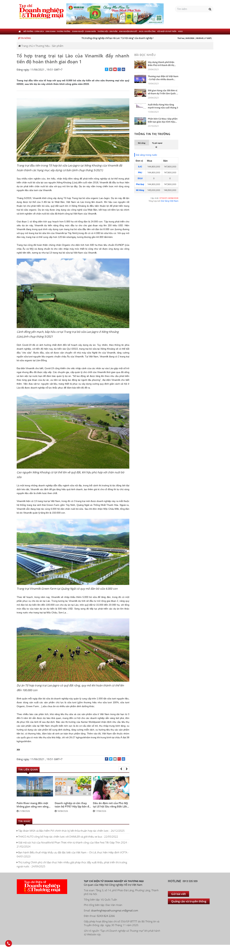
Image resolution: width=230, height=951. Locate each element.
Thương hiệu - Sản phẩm (107, 31)
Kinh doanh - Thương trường (58, 31)
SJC (140, 166)
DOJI (140, 178)
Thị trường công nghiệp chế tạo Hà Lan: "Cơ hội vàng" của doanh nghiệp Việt (110, 38)
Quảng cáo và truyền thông (188, 901)
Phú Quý (140, 184)
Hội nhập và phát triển (166, 31)
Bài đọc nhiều (145, 55)
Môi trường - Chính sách (33, 31)
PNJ (140, 172)
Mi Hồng (140, 190)
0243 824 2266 (106, 916)
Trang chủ (27, 45)
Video (180, 31)
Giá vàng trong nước (146, 155)
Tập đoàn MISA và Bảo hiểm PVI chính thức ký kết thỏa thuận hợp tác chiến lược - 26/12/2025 (71, 830)
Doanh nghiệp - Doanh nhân (84, 31)
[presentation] (121, 768)
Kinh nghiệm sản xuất (128, 31)
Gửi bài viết (178, 894)
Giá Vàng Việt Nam (169, 201)
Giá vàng (141, 143)
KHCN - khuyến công (147, 31)
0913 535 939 (190, 881)
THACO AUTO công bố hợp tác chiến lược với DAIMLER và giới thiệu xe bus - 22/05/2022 (68, 836)
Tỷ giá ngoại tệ (157, 145)
